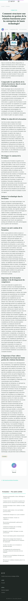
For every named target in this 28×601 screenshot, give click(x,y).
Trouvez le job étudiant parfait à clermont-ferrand (13, 535)
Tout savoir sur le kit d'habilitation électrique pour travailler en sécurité (13, 556)
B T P (11, 1)
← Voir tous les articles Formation (9, 480)
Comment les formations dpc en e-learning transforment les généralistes (12, 527)
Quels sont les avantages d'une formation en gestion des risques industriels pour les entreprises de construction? (13, 540)
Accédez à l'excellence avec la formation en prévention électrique (12, 545)
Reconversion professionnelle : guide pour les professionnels (12, 523)
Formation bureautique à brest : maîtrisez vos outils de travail (14, 506)
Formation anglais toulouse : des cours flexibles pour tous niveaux (13, 510)
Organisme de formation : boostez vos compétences (11, 518)
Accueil (2, 6)
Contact (3, 592)
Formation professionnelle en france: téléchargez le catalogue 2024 (14, 497)
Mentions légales (5, 590)
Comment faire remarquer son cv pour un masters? (14, 514)
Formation (8, 6)
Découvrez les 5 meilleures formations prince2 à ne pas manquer (14, 560)
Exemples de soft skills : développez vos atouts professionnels (13, 532)
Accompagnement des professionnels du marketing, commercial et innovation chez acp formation (13, 551)
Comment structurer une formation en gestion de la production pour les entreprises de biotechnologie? (14, 501)
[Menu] (18, 1)
